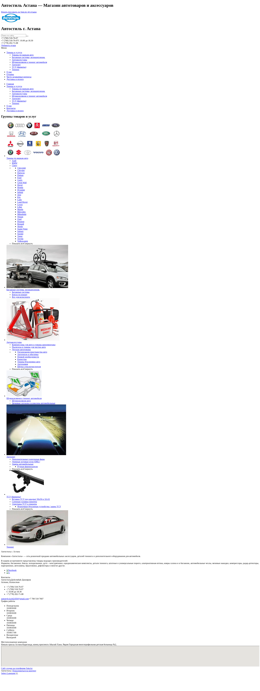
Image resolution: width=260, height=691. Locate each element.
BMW (14, 163)
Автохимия (22, 364)
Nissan (20, 217)
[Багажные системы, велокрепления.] (37, 287)
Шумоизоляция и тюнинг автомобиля (29, 62)
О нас (9, 72)
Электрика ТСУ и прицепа (24, 504)
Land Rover (22, 202)
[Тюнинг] (37, 544)
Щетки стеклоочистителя (29, 366)
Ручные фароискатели (27, 466)
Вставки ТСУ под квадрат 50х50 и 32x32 (31, 499)
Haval (19, 185)
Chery (14, 165)
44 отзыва (32, 12)
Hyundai (21, 190)
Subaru (20, 231)
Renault (20, 224)
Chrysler (21, 170)
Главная (10, 84)
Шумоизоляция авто (21, 401)
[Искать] (27, 36)
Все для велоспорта (21, 297)
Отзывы (10, 74)
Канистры (22, 359)
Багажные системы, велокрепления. (28, 57)
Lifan (19, 207)
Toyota (20, 239)
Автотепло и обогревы (27, 354)
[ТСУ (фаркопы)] (25, 494)
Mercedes (21, 212)
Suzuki (20, 234)
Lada (19, 200)
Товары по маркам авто (23, 55)
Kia (18, 197)
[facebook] (11, 570)
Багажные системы (21, 292)
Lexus (20, 204)
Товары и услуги (14, 52)
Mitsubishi (21, 214)
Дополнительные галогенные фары (28, 459)
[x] (8, 573)
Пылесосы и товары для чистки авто (29, 347)
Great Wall (22, 182)
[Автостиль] (11, 22)
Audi (14, 161)
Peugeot (20, 221)
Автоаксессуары (19, 60)
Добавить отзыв (8, 45)
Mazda (20, 209)
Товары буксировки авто (28, 362)
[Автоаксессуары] (33, 340)
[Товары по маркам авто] (33, 156)
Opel (19, 219)
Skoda (20, 226)
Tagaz (19, 236)
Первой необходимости (28, 357)
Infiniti (20, 192)
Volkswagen (22, 241)
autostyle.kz (6, 599)
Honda (20, 187)
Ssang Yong (22, 229)
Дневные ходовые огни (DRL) (26, 462)
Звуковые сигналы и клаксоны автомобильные (33, 403)
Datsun (20, 175)
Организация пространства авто (32, 352)
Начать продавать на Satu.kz (14, 12)
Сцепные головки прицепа (24, 501)
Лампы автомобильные (22, 464)
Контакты (11, 108)
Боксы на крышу (19, 294)
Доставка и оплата (15, 79)
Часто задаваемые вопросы (18, 77)
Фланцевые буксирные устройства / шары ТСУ (39, 506)
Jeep (19, 195)
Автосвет (16, 65)
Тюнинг (15, 69)
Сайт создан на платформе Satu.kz (16, 668)
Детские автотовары (21, 349)
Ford (19, 178)
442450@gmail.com (20, 599)
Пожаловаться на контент (24, 671)
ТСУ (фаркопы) (19, 67)
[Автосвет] (36, 454)
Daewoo (21, 173)
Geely (19, 180)
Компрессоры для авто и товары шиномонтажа (33, 345)
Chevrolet (21, 168)
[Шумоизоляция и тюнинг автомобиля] (24, 396)
